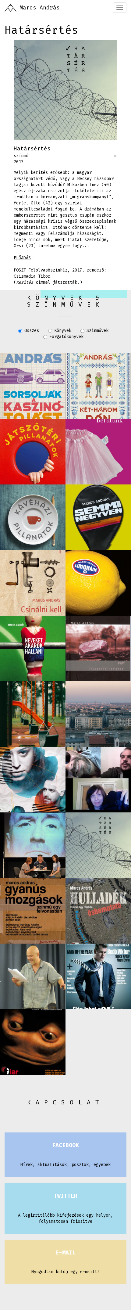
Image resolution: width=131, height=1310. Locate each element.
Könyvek (62, 330)
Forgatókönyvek (66, 336)
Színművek (97, 330)
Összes (31, 330)
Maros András (39, 7)
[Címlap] (10, 7)
